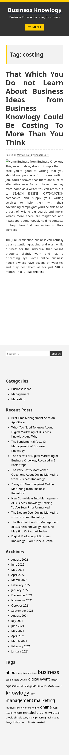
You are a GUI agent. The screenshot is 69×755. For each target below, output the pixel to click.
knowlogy (17, 692)
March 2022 (19, 580)
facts (19, 686)
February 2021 (20, 646)
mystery (20, 707)
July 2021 (17, 621)
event (45, 679)
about (11, 672)
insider (58, 686)
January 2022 (19, 590)
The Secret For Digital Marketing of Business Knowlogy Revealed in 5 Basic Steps (34, 460)
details (24, 679)
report (18, 713)
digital (33, 679)
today (16, 722)
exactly (53, 679)
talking (42, 717)
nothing (35, 707)
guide (32, 686)
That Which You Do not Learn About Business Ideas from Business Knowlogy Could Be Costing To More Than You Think (34, 108)
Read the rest (35, 272)
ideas (49, 685)
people (9, 713)
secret (48, 713)
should (9, 717)
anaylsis (21, 673)
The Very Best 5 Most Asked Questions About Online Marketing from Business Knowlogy (34, 474)
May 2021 (17, 631)
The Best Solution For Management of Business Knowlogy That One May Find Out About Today (35, 526)
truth (23, 722)
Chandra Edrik (41, 154)
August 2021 (19, 616)
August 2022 (19, 560)
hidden (40, 686)
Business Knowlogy (35, 10)
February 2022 (20, 585)
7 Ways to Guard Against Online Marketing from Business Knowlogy (32, 488)
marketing (44, 700)
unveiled (40, 722)
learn (32, 693)
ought (55, 707)
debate (15, 679)
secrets (56, 713)
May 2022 (17, 570)
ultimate (31, 722)
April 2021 (18, 636)
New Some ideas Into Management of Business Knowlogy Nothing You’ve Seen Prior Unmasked (34, 502)
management (19, 700)
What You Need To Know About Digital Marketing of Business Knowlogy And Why (32, 431)
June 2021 (17, 626)
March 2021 (19, 641)
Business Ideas (21, 389)
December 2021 (21, 595)
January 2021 (19, 651)
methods (11, 707)
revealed (29, 712)
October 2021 (20, 605)
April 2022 (18, 575)
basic (34, 673)
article (28, 673)
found (25, 686)
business (48, 672)
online (46, 707)
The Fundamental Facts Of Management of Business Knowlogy (28, 446)
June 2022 (17, 564)
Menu (36, 27)
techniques (53, 717)
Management (20, 394)
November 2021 (22, 600)
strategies (34, 717)
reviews (40, 713)
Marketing (18, 399)
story (25, 717)
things (9, 722)
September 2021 (22, 611)
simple (18, 717)
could (9, 679)
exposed (11, 686)
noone (28, 707)
